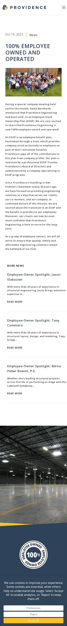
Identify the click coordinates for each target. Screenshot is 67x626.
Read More (14, 301)
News (33, 35)
